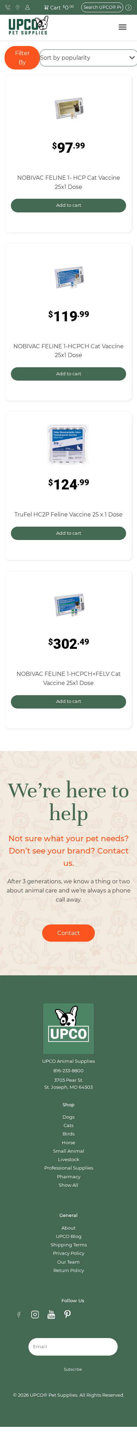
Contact (68, 933)
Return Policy (68, 1270)
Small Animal (68, 1151)
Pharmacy (68, 1176)
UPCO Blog (68, 1236)
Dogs (68, 1117)
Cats (68, 1125)
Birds (68, 1134)
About (68, 1228)
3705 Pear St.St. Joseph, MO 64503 (68, 1084)
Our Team (68, 1262)
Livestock (68, 1159)
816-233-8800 (68, 1070)
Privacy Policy (68, 1253)
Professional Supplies (68, 1168)
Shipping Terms (69, 1244)
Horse (68, 1142)
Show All (68, 1185)
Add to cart (68, 205)
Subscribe (73, 1369)
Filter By (22, 58)
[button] (55, 7)
